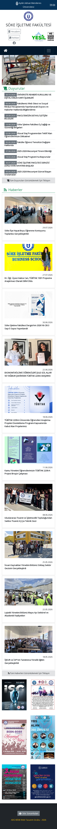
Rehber (15, 37)
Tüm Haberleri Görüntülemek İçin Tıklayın (30, 673)
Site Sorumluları (30, 813)
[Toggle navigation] (48, 50)
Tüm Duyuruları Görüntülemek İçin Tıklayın (30, 180)
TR (51, 4)
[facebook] (14, 43)
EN (54, 4)
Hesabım (15, 31)
